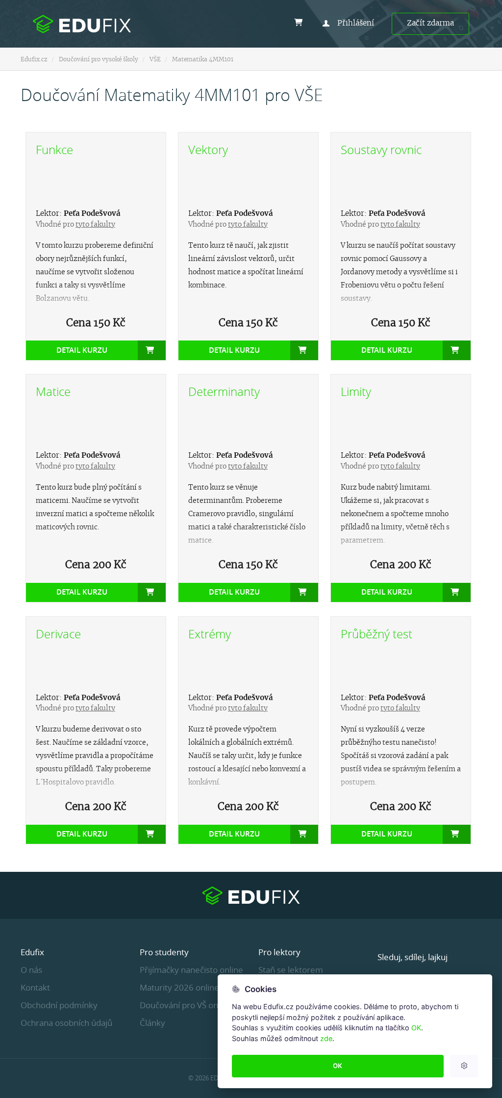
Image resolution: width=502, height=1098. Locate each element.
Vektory (208, 149)
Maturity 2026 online (179, 987)
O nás (31, 969)
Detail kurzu (81, 350)
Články (152, 1022)
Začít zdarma (430, 23)
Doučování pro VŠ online (186, 1005)
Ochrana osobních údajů (66, 1022)
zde (326, 1038)
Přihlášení (355, 23)
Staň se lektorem (290, 969)
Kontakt (35, 987)
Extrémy (209, 634)
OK (416, 1027)
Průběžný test (376, 634)
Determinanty (224, 391)
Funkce (54, 149)
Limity (356, 391)
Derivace (58, 634)
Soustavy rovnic (381, 149)
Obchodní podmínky (59, 1005)
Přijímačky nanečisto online (191, 969)
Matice (53, 391)
